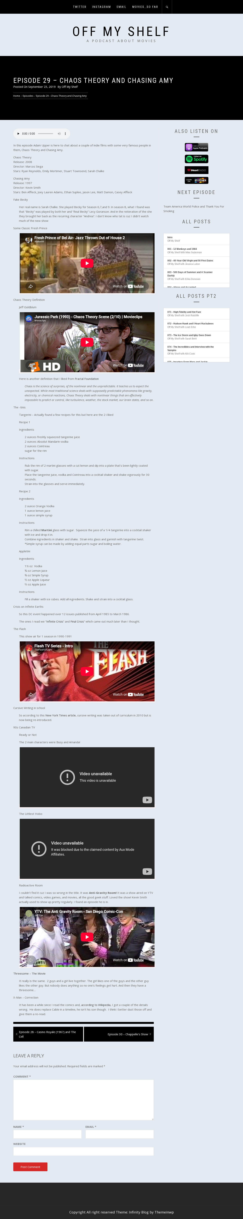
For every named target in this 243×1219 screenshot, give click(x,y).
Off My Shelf (121, 31)
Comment (22, 1076)
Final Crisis (77, 621)
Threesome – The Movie (29, 973)
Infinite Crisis (54, 621)
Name (18, 1127)
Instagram (101, 7)
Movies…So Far (145, 7)
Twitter (80, 7)
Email (122, 7)
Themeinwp (164, 1212)
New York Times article (60, 715)
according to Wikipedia (95, 1005)
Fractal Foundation (87, 379)
